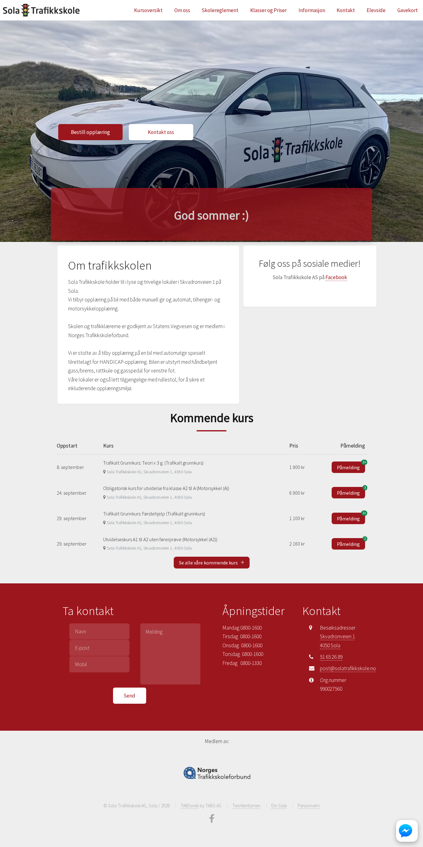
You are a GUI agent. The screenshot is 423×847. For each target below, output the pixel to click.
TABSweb (190, 806)
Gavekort (407, 10)
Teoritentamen (246, 806)
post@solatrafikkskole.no (348, 668)
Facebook (336, 277)
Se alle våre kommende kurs (209, 562)
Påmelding (351, 465)
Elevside (376, 10)
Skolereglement (220, 10)
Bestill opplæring (90, 132)
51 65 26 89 (331, 656)
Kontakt (346, 10)
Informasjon (312, 10)
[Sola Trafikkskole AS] (41, 10)
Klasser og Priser (268, 10)
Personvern (309, 806)
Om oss (182, 10)
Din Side (279, 806)
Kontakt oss (161, 132)
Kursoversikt (148, 10)
